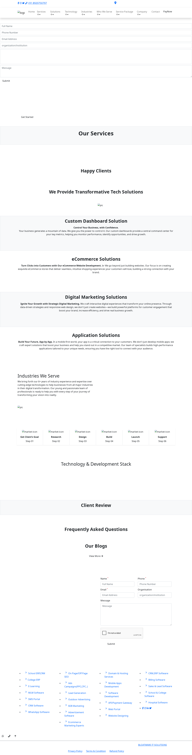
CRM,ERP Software (156, 673)
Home (31, 11)
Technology (71, 11)
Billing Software (154, 679)
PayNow (167, 11)
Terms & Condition (96, 751)
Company (142, 11)
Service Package (124, 11)
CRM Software (33, 705)
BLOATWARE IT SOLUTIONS (152, 744)
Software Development (111, 694)
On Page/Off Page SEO (76, 674)
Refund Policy (116, 751)
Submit (6, 80)
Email (104, 589)
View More (95, 556)
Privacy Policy (75, 751)
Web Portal (112, 709)
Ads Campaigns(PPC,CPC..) (76, 684)
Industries (86, 11)
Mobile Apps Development (113, 684)
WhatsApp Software (36, 712)
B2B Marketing (74, 705)
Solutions (55, 11)
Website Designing (116, 715)
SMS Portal (32, 699)
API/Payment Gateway (118, 702)
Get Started (27, 117)
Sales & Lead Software (158, 686)
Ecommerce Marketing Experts (74, 723)
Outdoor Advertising (77, 699)
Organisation (145, 589)
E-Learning (32, 686)
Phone (142, 578)
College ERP (32, 679)
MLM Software (34, 692)
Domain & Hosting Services (116, 674)
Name (104, 578)
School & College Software (155, 694)
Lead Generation (75, 692)
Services (41, 11)
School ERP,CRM (34, 673)
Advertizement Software (74, 713)
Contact (156, 11)
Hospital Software (156, 702)
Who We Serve (104, 11)
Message (105, 600)
